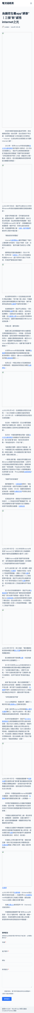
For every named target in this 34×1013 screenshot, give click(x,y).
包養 (11, 311)
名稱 (4, 942)
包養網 (13, 304)
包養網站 (29, 895)
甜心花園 (17, 650)
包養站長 (22, 506)
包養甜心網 (12, 316)
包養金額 (19, 484)
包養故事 (10, 358)
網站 (3, 960)
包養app (11, 905)
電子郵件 (5, 951)
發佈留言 (7, 999)
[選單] (31, 3)
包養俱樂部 (27, 472)
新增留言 (5, 969)
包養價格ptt (15, 240)
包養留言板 (18, 491)
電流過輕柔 (8, 3)
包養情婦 (17, 892)
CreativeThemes (7, 1011)
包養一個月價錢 (24, 228)
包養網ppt (13, 704)
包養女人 (16, 255)
